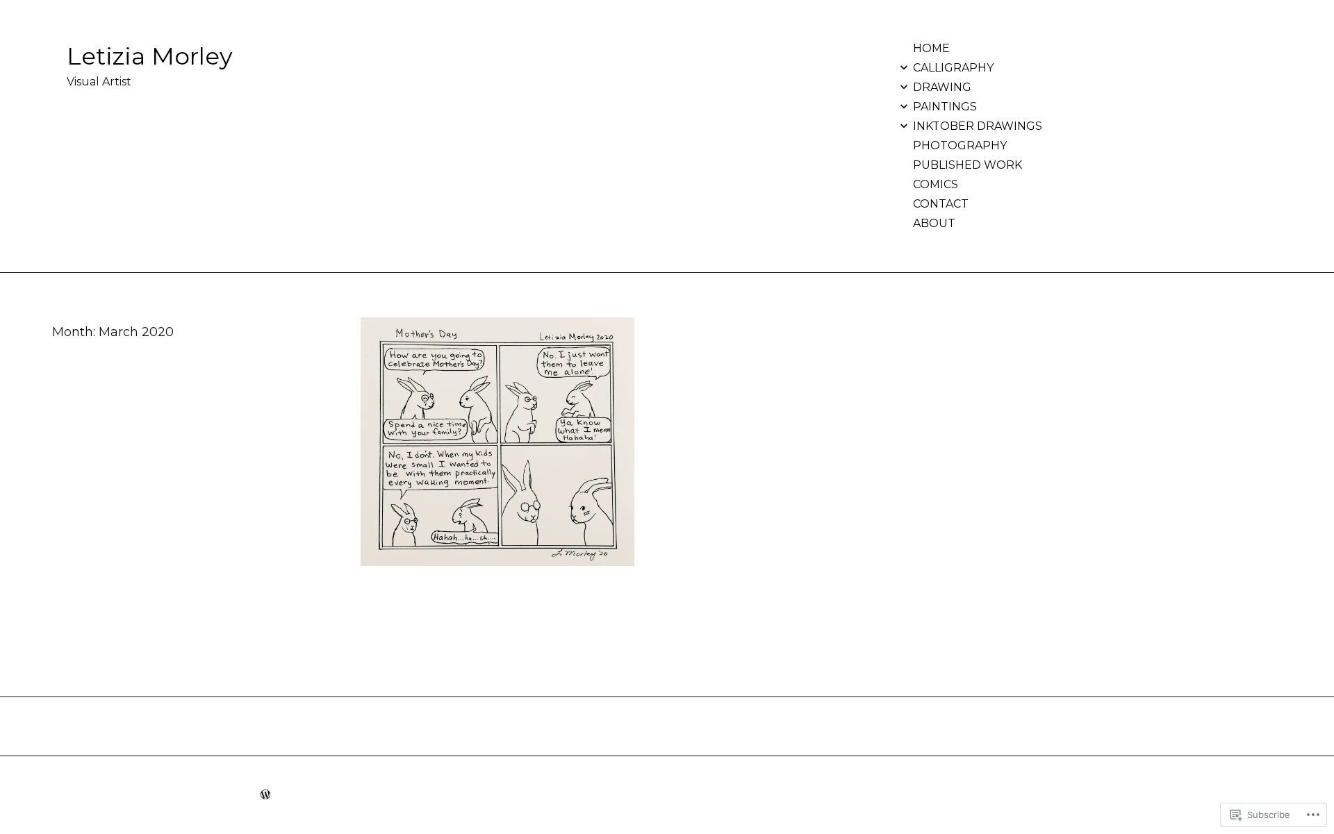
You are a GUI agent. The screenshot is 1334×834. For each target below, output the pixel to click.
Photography (960, 145)
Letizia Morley (150, 56)
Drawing (942, 87)
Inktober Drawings (977, 126)
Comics (935, 184)
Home (931, 48)
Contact (941, 203)
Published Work (967, 165)
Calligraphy (953, 67)
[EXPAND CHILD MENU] (904, 67)
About (934, 223)
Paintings (945, 106)
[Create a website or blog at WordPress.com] (265, 794)
